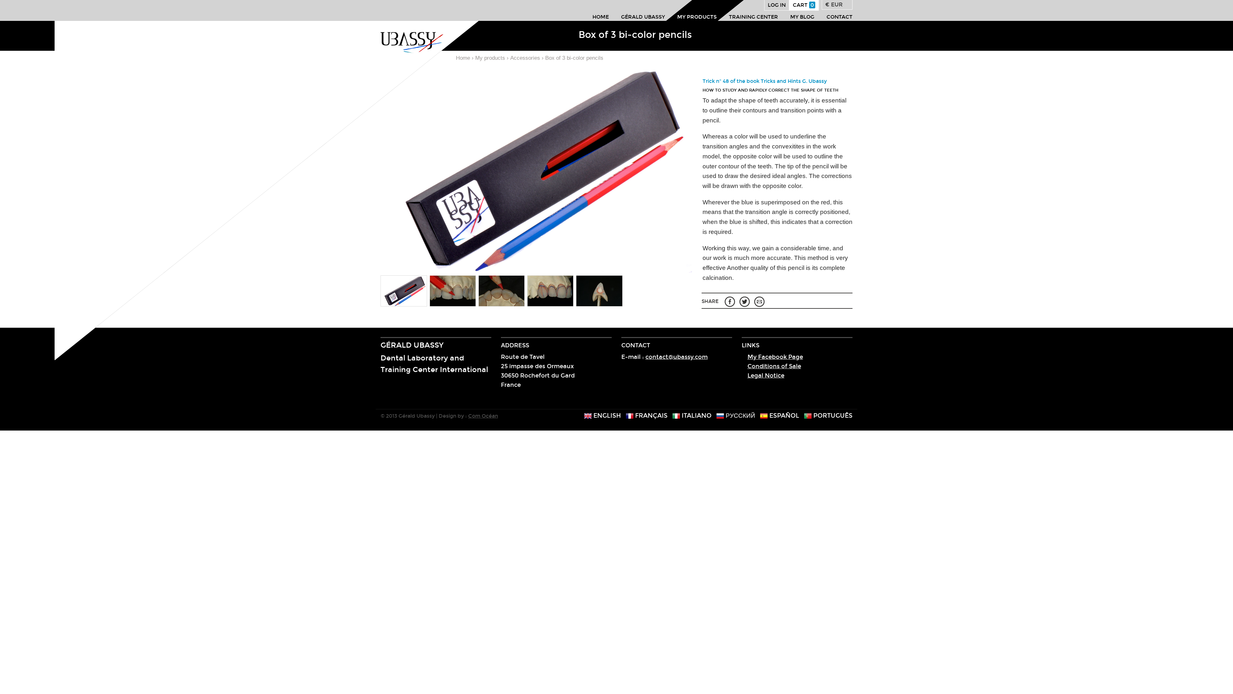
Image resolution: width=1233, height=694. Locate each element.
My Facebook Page (775, 356)
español (783, 415)
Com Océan (483, 416)
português (832, 415)
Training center (753, 17)
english (606, 415)
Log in (777, 5)
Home (600, 17)
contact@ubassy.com (676, 356)
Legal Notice (766, 375)
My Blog (802, 17)
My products (697, 17)
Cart (803, 5)
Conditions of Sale (774, 366)
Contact (839, 17)
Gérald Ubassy (643, 17)
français (651, 415)
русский (739, 415)
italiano (696, 415)
